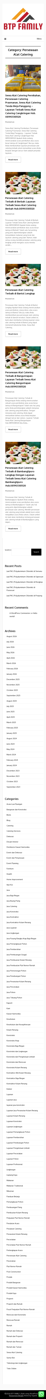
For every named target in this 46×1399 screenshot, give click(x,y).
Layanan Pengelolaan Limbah (18, 1148)
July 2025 (10, 706)
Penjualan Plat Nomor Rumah (18, 1218)
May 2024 (10, 749)
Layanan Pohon (13, 1159)
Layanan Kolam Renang (16, 1116)
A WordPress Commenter (20, 613)
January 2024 (12, 765)
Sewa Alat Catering (14, 1352)
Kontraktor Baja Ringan (16, 1078)
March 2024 (11, 754)
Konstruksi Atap (13, 1041)
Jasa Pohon (11, 992)
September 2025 (13, 695)
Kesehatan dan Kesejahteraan (18, 1024)
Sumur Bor (11, 1358)
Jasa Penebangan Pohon (16, 976)
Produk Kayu (11, 1293)
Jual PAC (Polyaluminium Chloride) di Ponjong (24, 595)
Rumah (9, 1325)
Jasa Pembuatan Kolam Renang (19, 960)
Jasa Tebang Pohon (14, 998)
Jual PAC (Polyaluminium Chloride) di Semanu (24, 571)
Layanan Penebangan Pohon (18, 1143)
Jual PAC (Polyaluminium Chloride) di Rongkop (25, 582)
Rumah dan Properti (14, 1336)
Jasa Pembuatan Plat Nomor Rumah (21, 965)
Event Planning (12, 863)
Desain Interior (12, 842)
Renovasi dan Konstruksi (16, 1315)
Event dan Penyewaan (15, 858)
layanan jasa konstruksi (16, 1105)
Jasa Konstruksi (12, 912)
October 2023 (12, 781)
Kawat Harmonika (14, 1014)
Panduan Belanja (13, 1196)
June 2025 (11, 711)
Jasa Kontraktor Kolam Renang (19, 922)
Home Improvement (15, 879)
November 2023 (13, 776)
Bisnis (9, 815)
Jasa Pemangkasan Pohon (17, 944)
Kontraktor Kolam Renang (17, 1084)
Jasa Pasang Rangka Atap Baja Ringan (21, 938)
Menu (39, 39)
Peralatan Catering (14, 1229)
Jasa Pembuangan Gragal (17, 955)
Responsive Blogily (16, 1396)
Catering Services (14, 831)
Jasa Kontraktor (13, 917)
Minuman (10, 1191)
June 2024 (11, 744)
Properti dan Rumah (14, 1304)
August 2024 (12, 738)
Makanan (10, 1180)
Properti (10, 1298)
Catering (10, 826)
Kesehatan (11, 1019)
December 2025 (13, 679)
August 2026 (12, 636)
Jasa (8, 890)
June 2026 (11, 647)
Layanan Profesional (14, 1164)
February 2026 (12, 668)
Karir (8, 1008)
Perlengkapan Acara (15, 1250)
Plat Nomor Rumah (14, 1266)
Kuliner (9, 1089)
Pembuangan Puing (14, 1207)
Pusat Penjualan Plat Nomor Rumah (21, 1309)
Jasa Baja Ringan (13, 895)
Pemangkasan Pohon (15, 1202)
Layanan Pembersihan (15, 1137)
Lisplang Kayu (12, 1175)
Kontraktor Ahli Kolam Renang (19, 1073)
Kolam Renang (12, 1030)
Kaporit (9, 1003)
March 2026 (11, 663)
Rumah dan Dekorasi (15, 1331)
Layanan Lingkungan (14, 1127)
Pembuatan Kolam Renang (17, 1212)
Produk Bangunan (13, 1282)
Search (8, 550)
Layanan (10, 1094)
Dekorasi (10, 836)
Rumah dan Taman (14, 1347)
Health (9, 874)
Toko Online (11, 1368)
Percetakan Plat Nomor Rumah (19, 1245)
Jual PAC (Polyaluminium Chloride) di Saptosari (25, 577)
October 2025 (12, 690)
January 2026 (12, 674)
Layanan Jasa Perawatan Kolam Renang (22, 1110)
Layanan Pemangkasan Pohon (18, 1132)
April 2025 (11, 717)
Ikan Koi (10, 885)
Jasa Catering (12, 906)
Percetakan (11, 1239)
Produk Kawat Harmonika (17, 1288)
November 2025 (13, 685)
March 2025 (11, 722)
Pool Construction (14, 1272)
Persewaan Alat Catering (16, 1255)
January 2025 (12, 733)
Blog (8, 820)
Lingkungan (11, 1169)
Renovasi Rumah (13, 1320)
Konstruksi (11, 1035)
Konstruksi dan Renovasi (16, 1062)
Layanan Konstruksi (14, 1121)
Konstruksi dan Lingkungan (17, 1051)
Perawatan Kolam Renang (17, 1234)
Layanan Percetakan (14, 1153)
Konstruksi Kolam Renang (17, 1067)
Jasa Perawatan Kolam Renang (19, 981)
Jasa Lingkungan (13, 933)
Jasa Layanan (12, 928)
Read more (13, 159)
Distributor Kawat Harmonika (18, 847)
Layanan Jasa (12, 1100)
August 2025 (12, 701)
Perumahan (11, 1261)
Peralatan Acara (13, 1223)
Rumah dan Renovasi (15, 1341)
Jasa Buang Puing (13, 901)
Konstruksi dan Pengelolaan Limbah (21, 1057)
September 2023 (13, 787)
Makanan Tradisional (15, 1186)
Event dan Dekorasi (14, 852)
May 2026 (10, 652)
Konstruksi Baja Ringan (15, 1046)
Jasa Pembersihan (14, 949)
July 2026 (10, 642)
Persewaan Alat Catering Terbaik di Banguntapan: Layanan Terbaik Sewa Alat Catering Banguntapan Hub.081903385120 (20, 379)
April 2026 (11, 658)
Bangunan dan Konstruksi (16, 809)
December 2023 (13, 771)
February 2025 (12, 728)
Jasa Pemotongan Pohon (16, 971)
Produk (9, 1277)
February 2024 (12, 760)
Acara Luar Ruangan (14, 804)
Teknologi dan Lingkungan (17, 1363)
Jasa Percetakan (13, 987)
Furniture (10, 869)
